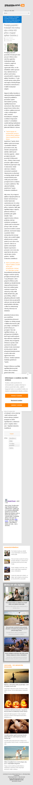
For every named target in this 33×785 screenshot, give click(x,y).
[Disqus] (12, 473)
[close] (27, 374)
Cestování (10, 17)
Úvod (5, 17)
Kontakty (17, 779)
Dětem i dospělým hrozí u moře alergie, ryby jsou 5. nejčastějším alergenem (15, 762)
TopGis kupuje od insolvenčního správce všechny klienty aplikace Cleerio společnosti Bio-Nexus (13, 135)
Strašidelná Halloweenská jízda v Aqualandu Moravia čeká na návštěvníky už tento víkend (15, 710)
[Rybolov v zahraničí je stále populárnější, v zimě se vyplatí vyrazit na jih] (16, 676)
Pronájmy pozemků (11, 444)
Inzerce (12, 779)
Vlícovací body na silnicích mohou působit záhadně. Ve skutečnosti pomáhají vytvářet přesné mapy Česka (16, 628)
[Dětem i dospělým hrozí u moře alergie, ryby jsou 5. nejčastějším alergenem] (16, 753)
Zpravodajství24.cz (17, 774)
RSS (22, 779)
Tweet (12, 434)
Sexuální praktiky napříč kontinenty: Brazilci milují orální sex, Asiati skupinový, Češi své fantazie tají (15, 736)
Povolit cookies (16, 396)
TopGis (11, 448)
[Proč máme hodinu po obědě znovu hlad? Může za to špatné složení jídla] (16, 594)
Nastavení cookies (16, 781)
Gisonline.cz (12, 438)
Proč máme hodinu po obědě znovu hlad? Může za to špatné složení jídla (16, 603)
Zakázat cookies (16, 405)
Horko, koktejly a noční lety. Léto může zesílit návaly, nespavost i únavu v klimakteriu (16, 654)
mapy (10, 441)
